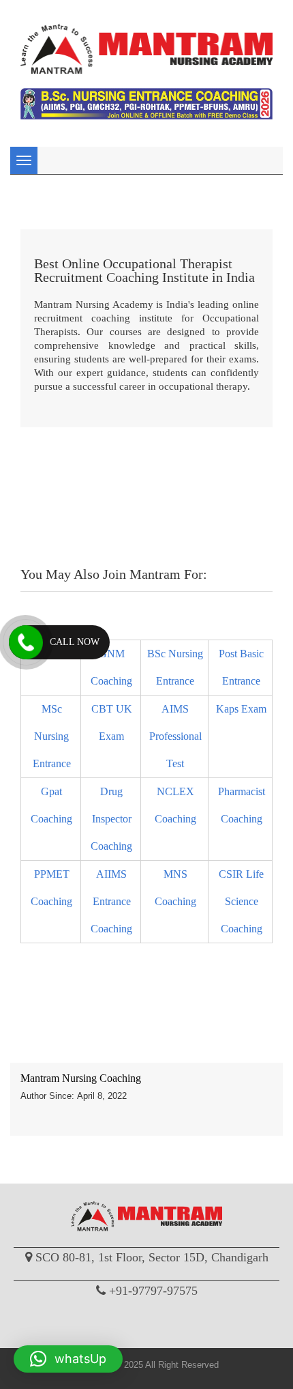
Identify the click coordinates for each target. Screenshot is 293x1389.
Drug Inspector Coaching (111, 819)
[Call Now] (26, 642)
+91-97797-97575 (153, 1291)
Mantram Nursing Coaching (80, 1078)
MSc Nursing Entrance (52, 736)
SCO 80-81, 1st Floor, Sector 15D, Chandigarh (151, 1257)
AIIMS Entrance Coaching (111, 901)
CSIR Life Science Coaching (241, 901)
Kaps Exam (241, 709)
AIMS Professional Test (175, 736)
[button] (68, 1359)
